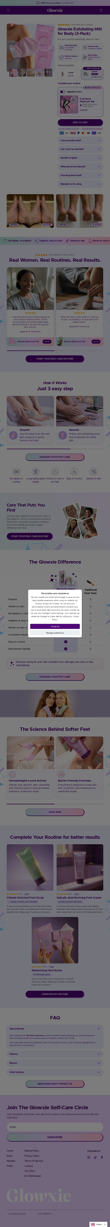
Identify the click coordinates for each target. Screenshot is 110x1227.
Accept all (55, 626)
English (99, 1224)
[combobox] (98, 1224)
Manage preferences (55, 633)
